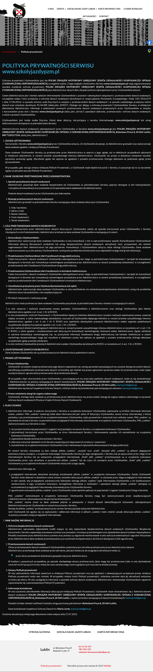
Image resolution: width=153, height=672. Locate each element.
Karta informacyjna (109, 9)
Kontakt (104, 16)
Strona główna (9, 52)
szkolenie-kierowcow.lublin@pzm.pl (94, 652)
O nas (51, 9)
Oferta (60, 9)
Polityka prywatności (51, 666)
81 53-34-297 (85, 647)
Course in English (133, 9)
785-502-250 (85, 649)
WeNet (107, 666)
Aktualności (89, 16)
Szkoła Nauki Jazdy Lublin (81, 9)
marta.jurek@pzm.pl (127, 385)
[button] (65, 9)
